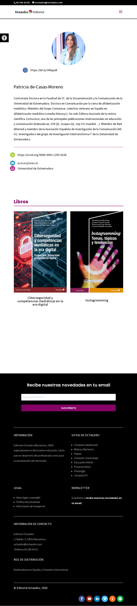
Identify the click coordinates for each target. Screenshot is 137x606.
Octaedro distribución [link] (86, 445)
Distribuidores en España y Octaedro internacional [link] (41, 570)
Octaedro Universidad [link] (86, 458)
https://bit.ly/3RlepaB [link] (43, 70)
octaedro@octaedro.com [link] (28, 544)
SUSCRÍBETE (68, 408)
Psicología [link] (79, 471)
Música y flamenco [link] (84, 449)
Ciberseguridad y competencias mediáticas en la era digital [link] (40, 301)
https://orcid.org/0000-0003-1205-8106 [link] (42, 155)
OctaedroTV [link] (81, 475)
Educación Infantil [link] (83, 462)
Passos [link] (77, 453)
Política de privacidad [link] (28, 502)
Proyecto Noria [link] (82, 467)
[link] (4, 37)
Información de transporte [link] (30, 506)
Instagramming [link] (96, 300)
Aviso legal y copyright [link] (28, 497)
